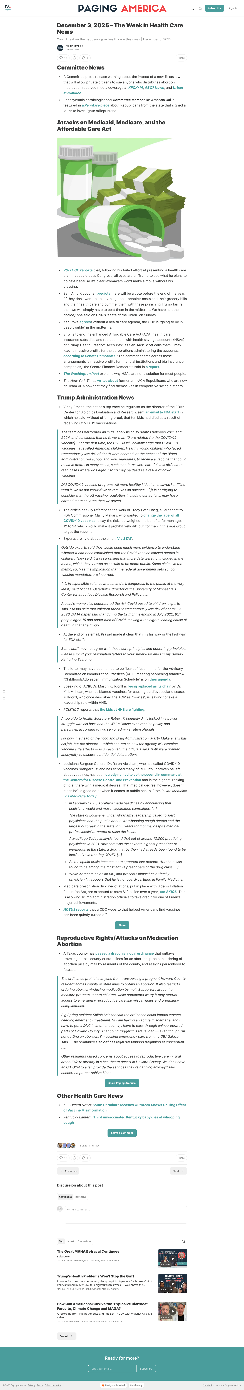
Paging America (74, 46)
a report (152, 367)
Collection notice (53, 1385)
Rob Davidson (91, 1260)
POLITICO (71, 270)
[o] (172, 1258)
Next (176, 1171)
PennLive (92, 105)
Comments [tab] (65, 1196)
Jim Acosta (113, 1289)
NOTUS (69, 909)
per (163, 892)
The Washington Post (81, 374)
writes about (107, 381)
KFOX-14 (135, 88)
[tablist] (72, 1196)
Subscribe (214, 8)
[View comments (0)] (74, 57)
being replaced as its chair (149, 686)
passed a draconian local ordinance (124, 953)
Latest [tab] (70, 1241)
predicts (103, 293)
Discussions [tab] (84, 1241)
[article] (122, 1259)
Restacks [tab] (80, 1196)
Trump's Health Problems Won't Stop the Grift (95, 1276)
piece (104, 105)
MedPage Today (83, 796)
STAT (127, 539)
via (67, 796)
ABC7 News (154, 88)
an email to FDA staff (162, 412)
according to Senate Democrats (89, 356)
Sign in (233, 8)
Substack (207, 1385)
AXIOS (171, 892)
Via (120, 539)
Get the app (136, 1385)
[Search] (192, 8)
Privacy (31, 1385)
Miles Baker (112, 1260)
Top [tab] (61, 1241)
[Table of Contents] (3, 695)
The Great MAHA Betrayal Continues (88, 1251)
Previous (70, 1171)
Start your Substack (115, 1385)
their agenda (160, 679)
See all (64, 1336)
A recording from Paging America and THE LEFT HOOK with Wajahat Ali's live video (104, 1315)
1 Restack (94, 1145)
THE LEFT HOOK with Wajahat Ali (106, 1321)
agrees (85, 322)
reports (86, 270)
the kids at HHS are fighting (122, 710)
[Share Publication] (200, 8)
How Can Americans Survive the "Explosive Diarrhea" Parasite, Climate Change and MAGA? (102, 1306)
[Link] (52, 67)
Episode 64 (64, 1256)
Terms (40, 1385)
